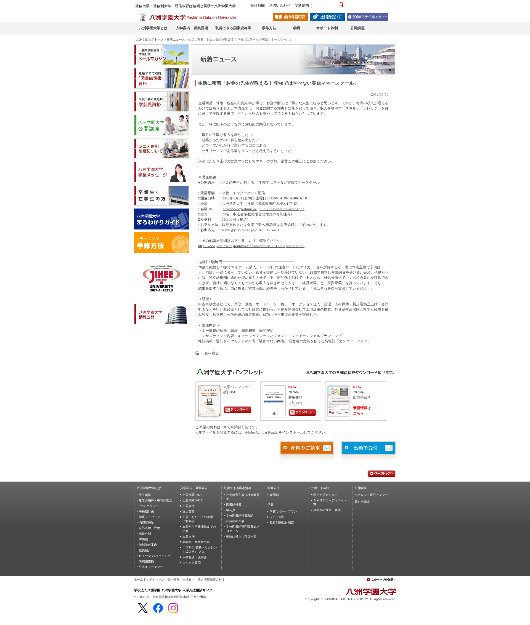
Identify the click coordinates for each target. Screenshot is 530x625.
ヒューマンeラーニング (155, 555)
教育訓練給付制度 (282, 522)
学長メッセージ (149, 517)
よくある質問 (191, 562)
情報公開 (145, 533)
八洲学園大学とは (149, 488)
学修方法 (273, 488)
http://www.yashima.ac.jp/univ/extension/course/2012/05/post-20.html (251, 246)
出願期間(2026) (192, 494)
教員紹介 (145, 550)
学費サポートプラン (283, 511)
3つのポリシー (149, 506)
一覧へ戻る (210, 353)
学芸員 (230, 510)
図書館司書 (233, 504)
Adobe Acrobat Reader (262, 432)
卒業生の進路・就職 (327, 510)
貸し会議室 (362, 501)
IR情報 (143, 539)
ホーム (138, 579)
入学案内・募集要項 (194, 488)
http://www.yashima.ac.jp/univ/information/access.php (263, 209)
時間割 (274, 494)
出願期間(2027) (192, 500)
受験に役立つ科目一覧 (241, 536)
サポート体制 (320, 488)
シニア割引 (277, 517)
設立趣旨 (145, 494)
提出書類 (188, 511)
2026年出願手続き (362, 392)
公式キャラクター (151, 566)
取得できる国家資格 (237, 488)
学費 (270, 504)
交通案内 (188, 579)
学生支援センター (325, 494)
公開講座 (361, 488)
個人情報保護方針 (210, 579)
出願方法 (188, 536)
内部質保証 (146, 522)
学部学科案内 (148, 544)
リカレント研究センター (371, 494)
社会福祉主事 (235, 521)
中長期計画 (146, 511)
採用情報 (173, 579)
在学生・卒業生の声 (196, 542)
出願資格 (188, 506)
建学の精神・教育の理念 (155, 500)
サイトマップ (155, 579)
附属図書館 (146, 561)
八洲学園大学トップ (149, 39)
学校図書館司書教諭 (239, 515)
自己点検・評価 (149, 528)
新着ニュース (176, 39)
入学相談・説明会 (194, 557)
